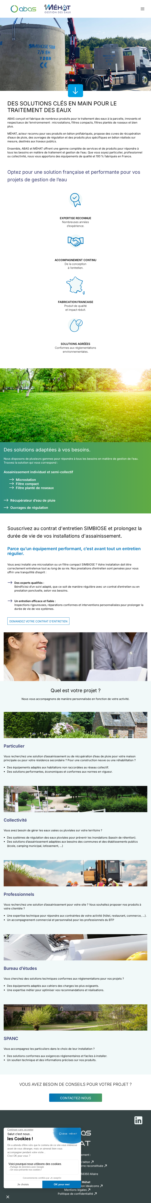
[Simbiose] (40, 8)
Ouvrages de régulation (29, 508)
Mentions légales (75, 1190)
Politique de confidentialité (75, 1193)
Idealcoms (92, 1186)
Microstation (26, 480)
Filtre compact (27, 484)
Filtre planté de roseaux (35, 488)
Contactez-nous (75, 1098)
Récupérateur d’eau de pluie (32, 500)
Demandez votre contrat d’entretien (38, 621)
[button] (142, 9)
